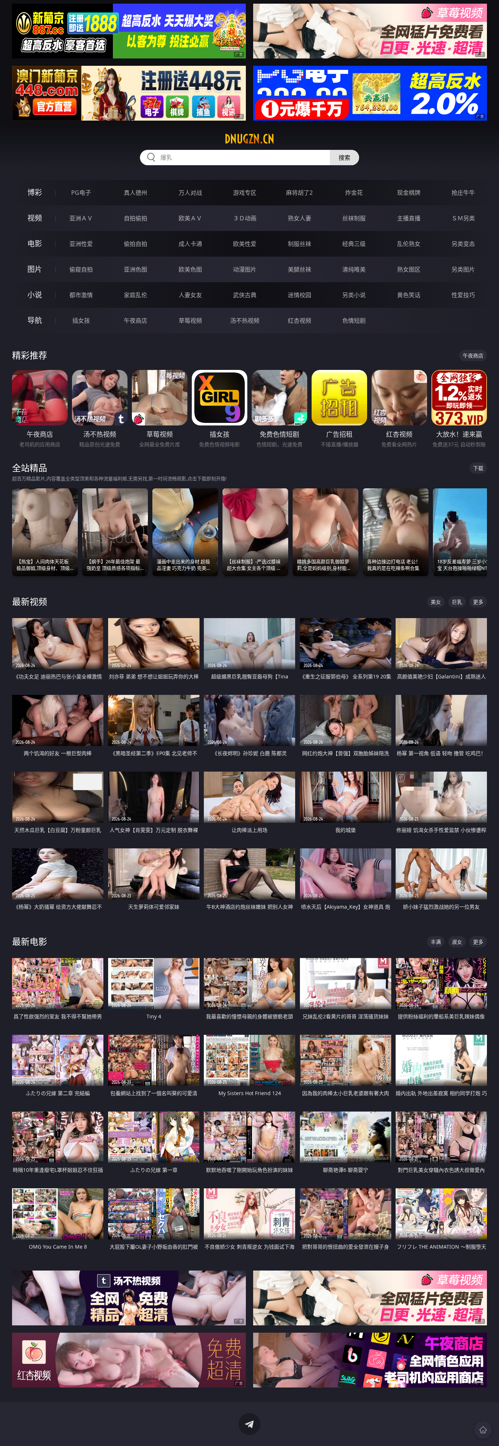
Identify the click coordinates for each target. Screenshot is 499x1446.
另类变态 (463, 244)
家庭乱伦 (135, 295)
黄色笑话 (408, 295)
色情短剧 (354, 321)
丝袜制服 (354, 218)
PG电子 (81, 193)
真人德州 (135, 193)
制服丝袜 (299, 244)
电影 (34, 244)
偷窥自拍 (81, 269)
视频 (34, 218)
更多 (478, 601)
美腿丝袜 (299, 269)
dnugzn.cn (249, 139)
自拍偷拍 (135, 218)
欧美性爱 (244, 244)
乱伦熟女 (408, 244)
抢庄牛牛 (463, 193)
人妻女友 (190, 295)
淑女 (457, 941)
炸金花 (354, 193)
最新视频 (29, 601)
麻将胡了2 (299, 193)
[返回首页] (483, 1430)
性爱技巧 (463, 295)
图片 (34, 269)
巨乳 (457, 601)
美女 (436, 601)
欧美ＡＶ (190, 218)
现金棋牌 (408, 193)
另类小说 (354, 295)
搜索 (344, 158)
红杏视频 (299, 321)
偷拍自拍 (135, 244)
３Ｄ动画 (244, 218)
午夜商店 (135, 321)
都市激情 (81, 295)
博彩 (34, 192)
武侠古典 (244, 295)
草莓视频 (190, 321)
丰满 (436, 941)
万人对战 (190, 193)
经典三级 (354, 244)
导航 (34, 320)
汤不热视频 (244, 321)
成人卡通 (190, 244)
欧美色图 (190, 269)
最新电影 (29, 941)
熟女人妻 (299, 218)
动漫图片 (244, 269)
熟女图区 (408, 269)
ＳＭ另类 (463, 218)
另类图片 (463, 269)
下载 (478, 468)
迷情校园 (299, 295)
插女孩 (81, 321)
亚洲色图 (135, 269)
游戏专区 (244, 193)
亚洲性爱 (81, 244)
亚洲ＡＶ (81, 218)
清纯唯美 (354, 269)
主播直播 (408, 218)
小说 (34, 295)
